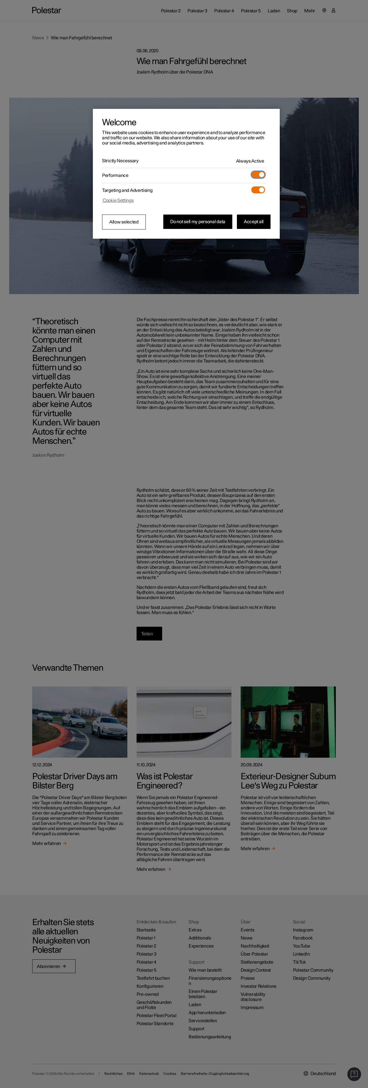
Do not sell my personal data (197, 221)
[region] (186, 174)
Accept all (254, 221)
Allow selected (124, 222)
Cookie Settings (118, 200)
